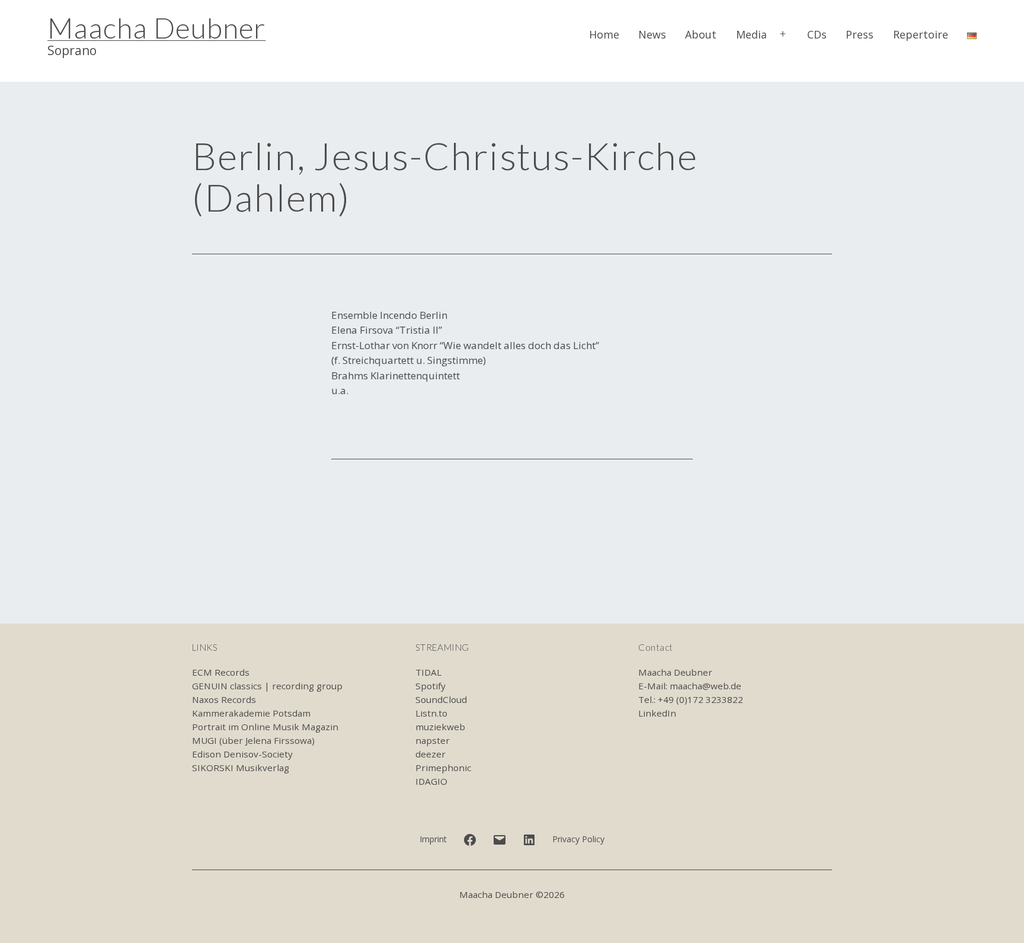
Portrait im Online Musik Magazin (265, 727)
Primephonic (443, 767)
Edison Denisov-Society (242, 754)
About (700, 34)
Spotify (430, 686)
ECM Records (220, 672)
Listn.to (431, 713)
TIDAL (428, 672)
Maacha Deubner (156, 27)
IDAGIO (431, 781)
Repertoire (920, 34)
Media (751, 34)
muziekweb (440, 727)
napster (432, 740)
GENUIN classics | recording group (267, 686)
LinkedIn (657, 713)
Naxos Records (224, 699)
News (652, 34)
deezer (430, 754)
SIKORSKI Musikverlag (240, 767)
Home (604, 34)
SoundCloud (441, 699)
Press (859, 34)
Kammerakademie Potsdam (251, 713)
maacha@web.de (705, 686)
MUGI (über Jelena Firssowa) (253, 740)
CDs (817, 34)
